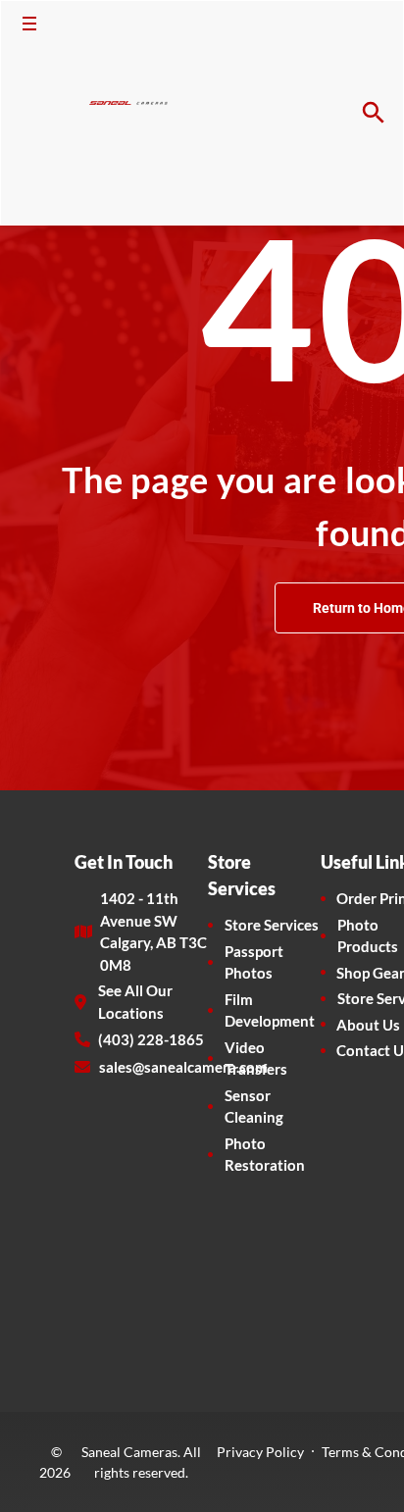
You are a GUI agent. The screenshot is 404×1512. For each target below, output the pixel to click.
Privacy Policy (260, 1451)
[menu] (29, 23)
